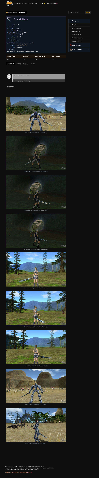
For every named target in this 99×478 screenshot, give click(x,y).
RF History (16, 472)
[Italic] (16, 81)
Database (17, 3)
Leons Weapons (76, 34)
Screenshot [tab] (10, 63)
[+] (31, 80)
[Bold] (14, 81)
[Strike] (20, 81)
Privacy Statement (9, 472)
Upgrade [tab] (25, 63)
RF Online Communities (24, 472)
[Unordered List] (25, 81)
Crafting (30, 3)
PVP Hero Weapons (77, 38)
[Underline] (18, 81)
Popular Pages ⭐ (40, 3)
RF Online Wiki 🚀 (52, 3)
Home (10, 12)
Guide (24, 3)
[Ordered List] (23, 81)
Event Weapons (76, 28)
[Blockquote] (27, 81)
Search (88, 12)
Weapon (15, 12)
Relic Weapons (76, 31)
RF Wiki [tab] (33, 63)
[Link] (29, 81)
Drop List (74, 25)
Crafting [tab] (18, 63)
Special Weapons (77, 41)
